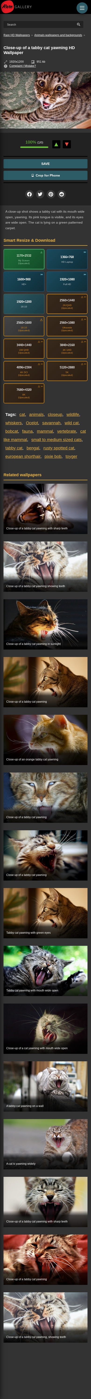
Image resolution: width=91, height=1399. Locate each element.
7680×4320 (24, 389)
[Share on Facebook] (29, 194)
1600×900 (24, 279)
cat (22, 414)
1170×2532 (24, 255)
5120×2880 (67, 367)
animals (36, 414)
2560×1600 (24, 322)
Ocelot (32, 423)
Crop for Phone (48, 175)
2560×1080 (67, 322)
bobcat (11, 431)
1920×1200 (24, 301)
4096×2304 (24, 367)
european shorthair (22, 456)
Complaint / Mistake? (22, 66)
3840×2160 (67, 345)
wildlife (72, 414)
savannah (51, 423)
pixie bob (53, 456)
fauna (27, 431)
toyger (71, 456)
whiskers (13, 423)
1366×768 (67, 257)
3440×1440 (24, 345)
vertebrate (66, 431)
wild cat (72, 423)
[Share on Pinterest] (51, 194)
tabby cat (13, 448)
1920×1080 (67, 279)
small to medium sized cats (56, 439)
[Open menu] (82, 8)
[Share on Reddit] (61, 194)
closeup (55, 414)
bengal (33, 448)
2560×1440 (67, 300)
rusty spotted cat (58, 448)
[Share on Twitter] (40, 194)
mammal (45, 431)
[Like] (56, 144)
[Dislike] (67, 144)
